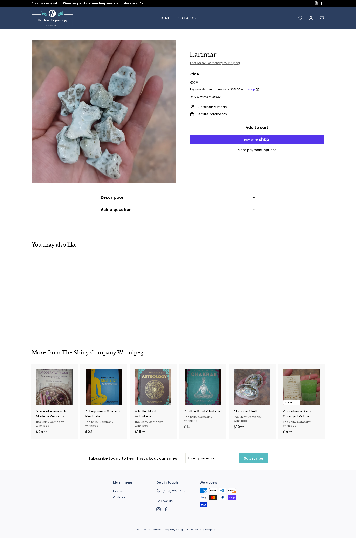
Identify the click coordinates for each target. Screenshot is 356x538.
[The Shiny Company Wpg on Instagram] (158, 509)
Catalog (187, 18)
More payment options (257, 149)
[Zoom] (104, 111)
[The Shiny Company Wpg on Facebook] (166, 509)
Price (194, 73)
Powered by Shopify (201, 529)
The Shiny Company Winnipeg (215, 62)
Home (165, 18)
